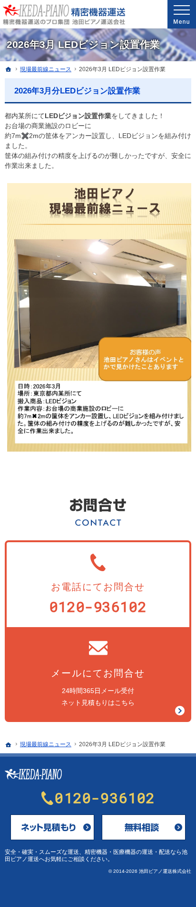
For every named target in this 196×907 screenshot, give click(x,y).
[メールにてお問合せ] (52, 827)
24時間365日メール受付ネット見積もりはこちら (98, 687)
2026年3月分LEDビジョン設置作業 (77, 90)
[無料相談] (144, 827)
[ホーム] (8, 69)
